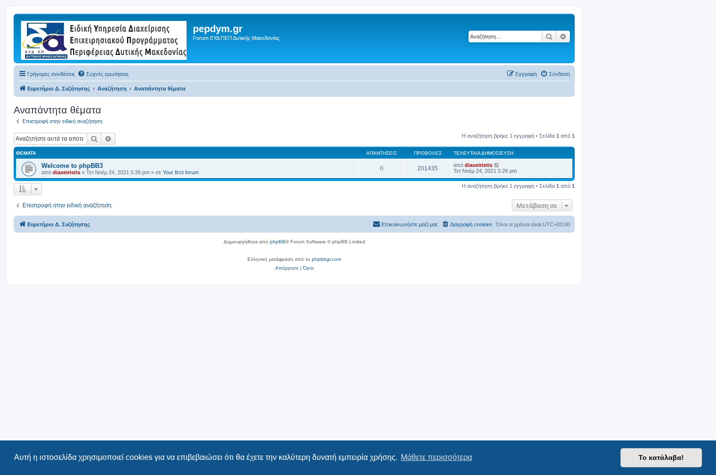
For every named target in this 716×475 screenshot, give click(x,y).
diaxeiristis (66, 172)
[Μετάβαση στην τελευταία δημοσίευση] (497, 165)
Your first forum (181, 172)
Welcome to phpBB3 (72, 165)
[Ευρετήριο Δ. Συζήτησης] (104, 38)
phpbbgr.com (326, 259)
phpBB (277, 241)
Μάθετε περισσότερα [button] (436, 457)
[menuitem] (103, 74)
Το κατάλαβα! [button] (661, 457)
